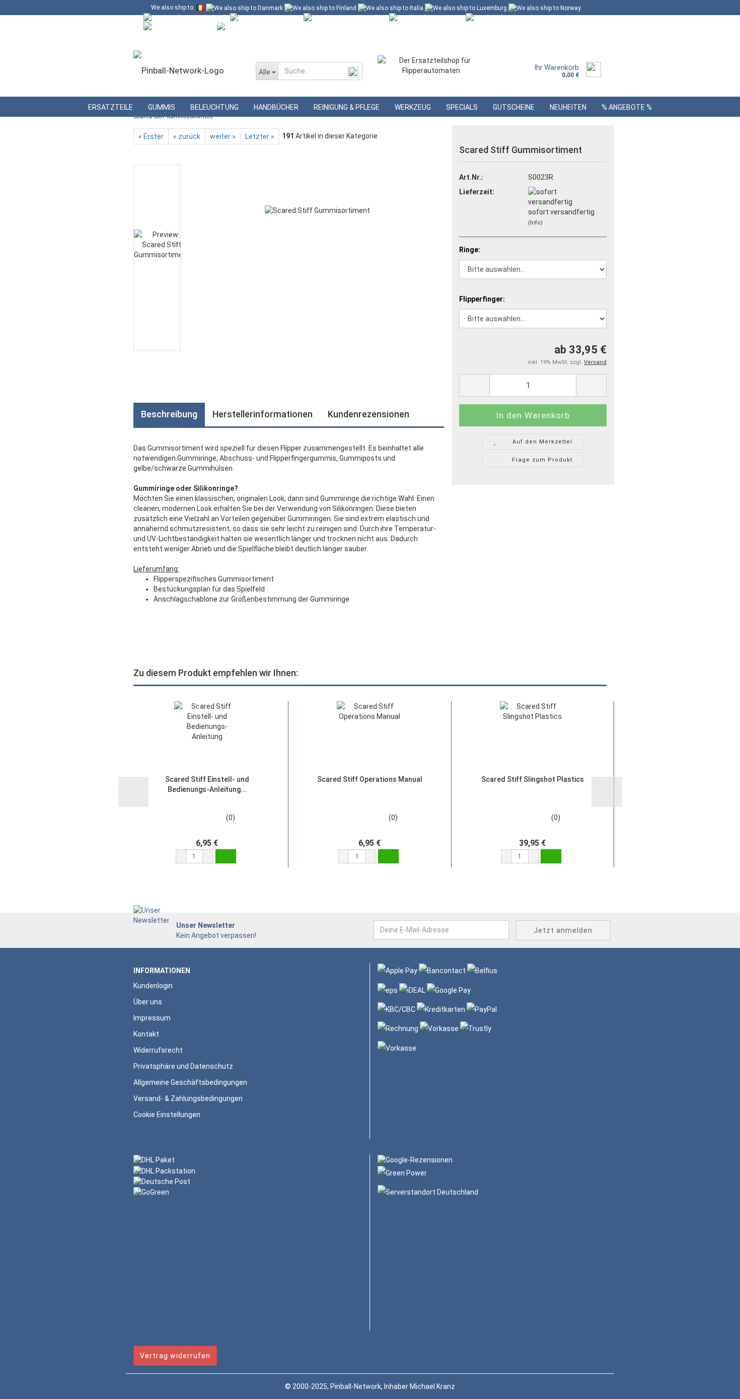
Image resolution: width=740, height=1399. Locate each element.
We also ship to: (173, 7)
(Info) (535, 222)
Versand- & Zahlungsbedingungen (188, 1098)
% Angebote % (627, 107)
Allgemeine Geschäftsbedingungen (190, 1082)
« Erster (151, 136)
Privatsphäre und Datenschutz (183, 1066)
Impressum (152, 1018)
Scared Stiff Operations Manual (369, 779)
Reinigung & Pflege (347, 107)
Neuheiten (568, 107)
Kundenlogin (227, 37)
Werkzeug (413, 107)
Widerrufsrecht (158, 1050)
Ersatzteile (110, 107)
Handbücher (276, 107)
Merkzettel (284, 37)
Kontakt (146, 1034)
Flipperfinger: (482, 299)
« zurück (186, 136)
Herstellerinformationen (262, 414)
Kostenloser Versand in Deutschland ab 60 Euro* (217, 22)
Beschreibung (169, 414)
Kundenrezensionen (368, 414)
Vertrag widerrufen (175, 1356)
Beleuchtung (214, 107)
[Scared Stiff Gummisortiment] (317, 257)
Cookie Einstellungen (166, 1115)
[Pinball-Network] (187, 70)
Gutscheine (514, 107)
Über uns (147, 1002)
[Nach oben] (712, 1383)
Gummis (161, 107)
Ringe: (469, 250)
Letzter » (259, 136)
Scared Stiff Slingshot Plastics (532, 779)
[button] (181, 856)
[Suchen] (352, 71)
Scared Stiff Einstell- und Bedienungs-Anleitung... (207, 784)
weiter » (223, 136)
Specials (462, 107)
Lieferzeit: (476, 192)
